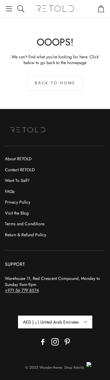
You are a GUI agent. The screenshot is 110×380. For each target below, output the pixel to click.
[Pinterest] (67, 342)
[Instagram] (55, 342)
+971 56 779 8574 (22, 290)
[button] (9, 8)
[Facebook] (42, 342)
